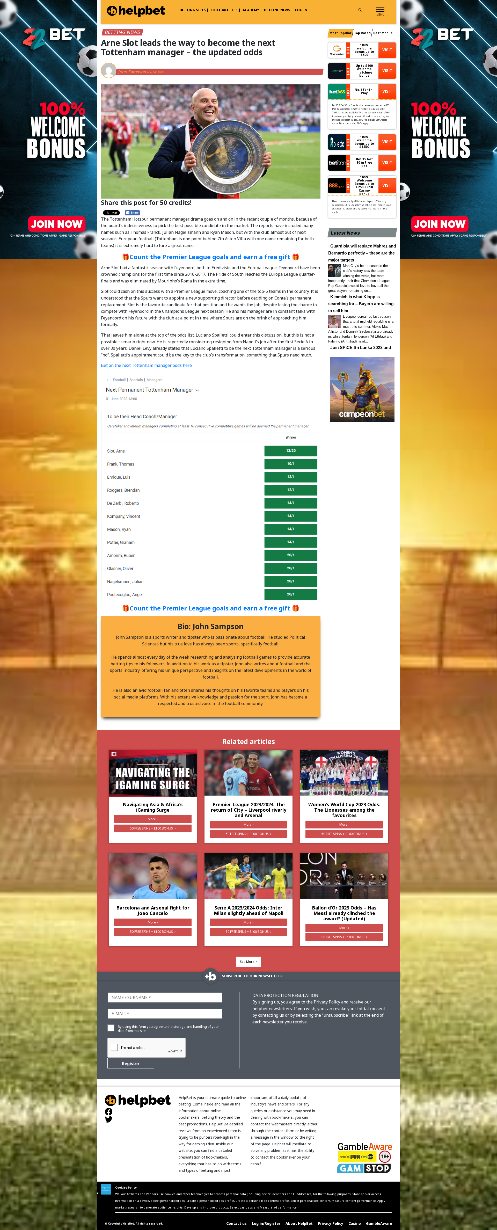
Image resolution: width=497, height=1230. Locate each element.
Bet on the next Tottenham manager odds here (147, 365)
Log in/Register (266, 1223)
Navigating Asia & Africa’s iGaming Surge (153, 807)
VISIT (387, 50)
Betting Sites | (194, 10)
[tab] (340, 33)
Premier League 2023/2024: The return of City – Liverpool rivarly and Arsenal (248, 809)
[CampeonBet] (362, 389)
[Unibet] (210, 389)
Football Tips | (225, 10)
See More (247, 961)
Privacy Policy (330, 1223)
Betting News (122, 32)
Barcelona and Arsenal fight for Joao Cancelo (152, 910)
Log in (301, 10)
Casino (354, 1223)
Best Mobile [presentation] (383, 33)
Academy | (252, 10)
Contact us (236, 1223)
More (152, 819)
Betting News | (278, 10)
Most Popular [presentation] (341, 33)
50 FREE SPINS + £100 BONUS (152, 828)
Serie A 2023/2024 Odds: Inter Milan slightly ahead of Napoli (248, 910)
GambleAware (379, 1223)
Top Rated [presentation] (362, 33)
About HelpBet (299, 1223)
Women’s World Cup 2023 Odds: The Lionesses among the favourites (344, 809)
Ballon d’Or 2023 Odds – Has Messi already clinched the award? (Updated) (344, 913)
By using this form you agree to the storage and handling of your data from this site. (168, 1028)
